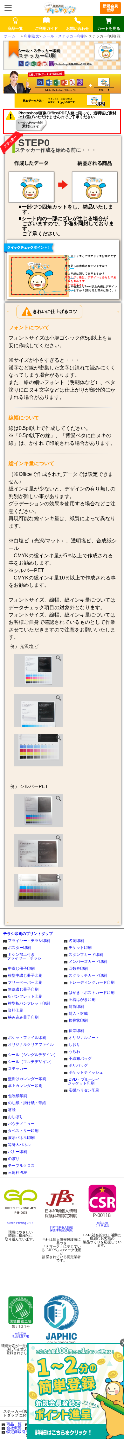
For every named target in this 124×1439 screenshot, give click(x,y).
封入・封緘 (78, 1013)
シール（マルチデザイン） (31, 1061)
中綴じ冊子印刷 (21, 968)
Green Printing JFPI (20, 1223)
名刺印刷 (76, 940)
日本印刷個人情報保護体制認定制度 (61, 1229)
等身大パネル (19, 1144)
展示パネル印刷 (21, 1137)
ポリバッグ (78, 1065)
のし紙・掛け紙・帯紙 (27, 1103)
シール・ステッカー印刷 (64, 36)
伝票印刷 (76, 1030)
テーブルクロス (21, 1165)
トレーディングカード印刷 (91, 982)
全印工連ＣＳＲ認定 (102, 1224)
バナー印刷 (17, 1151)
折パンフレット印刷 (25, 996)
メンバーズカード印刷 (88, 961)
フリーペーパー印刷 (25, 982)
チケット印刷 (80, 947)
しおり (74, 1044)
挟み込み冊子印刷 (23, 1017)
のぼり (13, 1158)
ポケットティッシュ (86, 1072)
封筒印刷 (76, 1006)
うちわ (74, 1051)
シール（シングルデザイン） (33, 1054)
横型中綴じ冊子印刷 (25, 975)
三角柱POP (17, 1172)
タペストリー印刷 (23, 1131)
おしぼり (15, 1117)
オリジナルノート (84, 1037)
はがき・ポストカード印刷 (91, 992)
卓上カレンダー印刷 (25, 1086)
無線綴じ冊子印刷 (23, 989)
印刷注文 (31, 36)
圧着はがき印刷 (82, 999)
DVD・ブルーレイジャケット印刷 (84, 1081)
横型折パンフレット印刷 (29, 1003)
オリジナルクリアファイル (31, 1044)
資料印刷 (15, 1010)
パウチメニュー (21, 1124)
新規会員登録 (110, 8)
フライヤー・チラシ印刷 (29, 940)
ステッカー (17, 1068)
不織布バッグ (80, 1058)
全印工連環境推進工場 (20, 1335)
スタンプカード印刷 (86, 954)
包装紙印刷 (17, 1096)
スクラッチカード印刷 (88, 975)
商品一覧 (14, 1424)
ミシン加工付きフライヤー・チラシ (24, 956)
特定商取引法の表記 (23, 1431)
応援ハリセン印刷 (84, 1090)
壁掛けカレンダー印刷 (27, 1079)
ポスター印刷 (19, 947)
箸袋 (12, 1110)
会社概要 (14, 1428)
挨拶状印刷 (78, 1020)
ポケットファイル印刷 (27, 1037)
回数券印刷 (78, 968)
